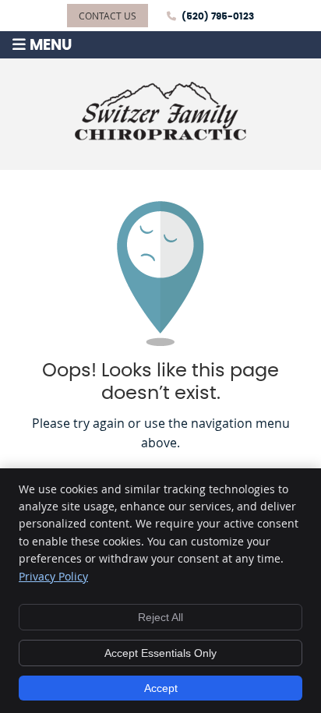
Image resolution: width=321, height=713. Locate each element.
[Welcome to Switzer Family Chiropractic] (160, 135)
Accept (161, 688)
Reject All (160, 617)
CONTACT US (107, 15)
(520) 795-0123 (218, 16)
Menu (51, 45)
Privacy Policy (53, 576)
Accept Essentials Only (160, 653)
